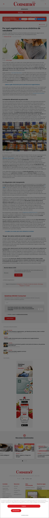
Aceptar (24, 506)
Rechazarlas (16, 510)
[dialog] (24, 508)
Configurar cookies (24, 515)
